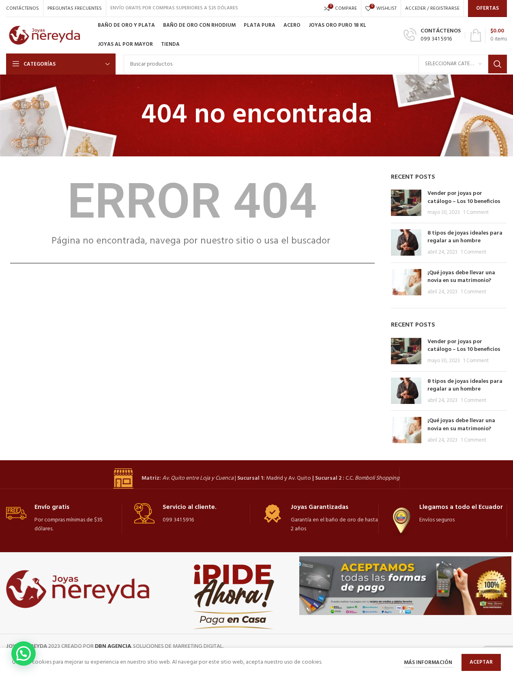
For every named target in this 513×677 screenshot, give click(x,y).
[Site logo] (48, 35)
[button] (23, 653)
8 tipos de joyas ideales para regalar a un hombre (464, 237)
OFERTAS (487, 8)
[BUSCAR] (497, 64)
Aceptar (481, 662)
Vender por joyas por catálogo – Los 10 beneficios (463, 197)
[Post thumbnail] (406, 203)
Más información (428, 662)
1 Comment (476, 213)
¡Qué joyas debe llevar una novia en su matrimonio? (461, 277)
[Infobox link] (432, 35)
